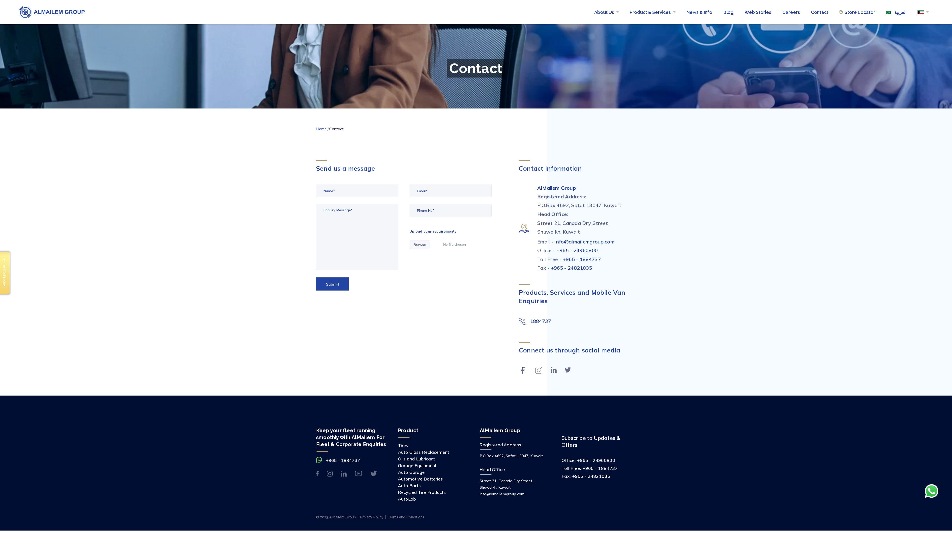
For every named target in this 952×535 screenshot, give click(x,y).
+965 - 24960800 (577, 250)
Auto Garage (411, 472)
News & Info (699, 12)
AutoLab (407, 499)
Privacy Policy (372, 517)
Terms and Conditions (406, 517)
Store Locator (860, 12)
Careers (791, 12)
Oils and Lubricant (416, 459)
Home (321, 128)
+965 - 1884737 (582, 259)
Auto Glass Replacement (423, 452)
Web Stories (757, 12)
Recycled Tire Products (422, 492)
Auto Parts (409, 485)
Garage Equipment (417, 465)
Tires (403, 445)
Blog (728, 12)
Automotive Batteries (420, 479)
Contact (819, 12)
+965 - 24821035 (571, 268)
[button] (923, 12)
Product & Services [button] (651, 12)
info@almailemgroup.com (584, 242)
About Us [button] (604, 12)
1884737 (540, 321)
